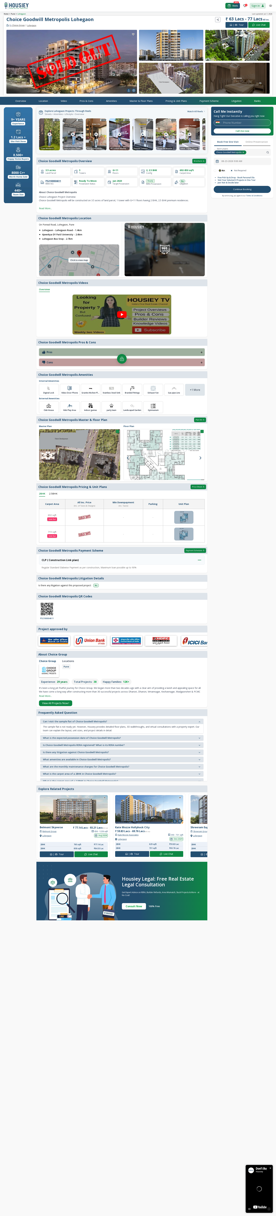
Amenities (111, 100)
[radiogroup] (242, 170)
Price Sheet (197, 487)
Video (64, 100)
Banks (257, 100)
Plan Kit (199, 420)
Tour (238, 24)
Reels (235, 5)
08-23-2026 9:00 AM (231, 161)
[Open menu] (270, 6)
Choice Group (17, 25)
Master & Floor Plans (141, 100)
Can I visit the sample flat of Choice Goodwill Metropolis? (75, 721)
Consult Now (134, 906)
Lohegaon (22, 14)
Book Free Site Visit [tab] (228, 141)
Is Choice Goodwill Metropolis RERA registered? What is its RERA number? (84, 745)
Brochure (198, 161)
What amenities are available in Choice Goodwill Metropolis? (77, 759)
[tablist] (242, 142)
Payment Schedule (194, 550)
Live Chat (261, 24)
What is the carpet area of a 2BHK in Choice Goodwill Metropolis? (79, 773)
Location (43, 100)
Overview (20, 100)
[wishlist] (133, 34)
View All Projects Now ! (55, 703)
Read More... (45, 208)
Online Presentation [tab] (256, 141)
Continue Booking (242, 189)
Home (6, 14)
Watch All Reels (195, 111)
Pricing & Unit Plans (176, 100)
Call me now (242, 130)
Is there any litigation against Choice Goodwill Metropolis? (76, 752)
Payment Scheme (209, 100)
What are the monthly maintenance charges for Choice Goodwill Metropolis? (86, 766)
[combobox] (259, 152)
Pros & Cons (86, 100)
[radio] (215, 170)
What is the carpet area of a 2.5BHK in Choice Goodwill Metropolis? (80, 780)
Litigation (236, 100)
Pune (13, 14)
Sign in (256, 5)
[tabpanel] (242, 181)
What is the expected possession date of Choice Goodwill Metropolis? (82, 737)
